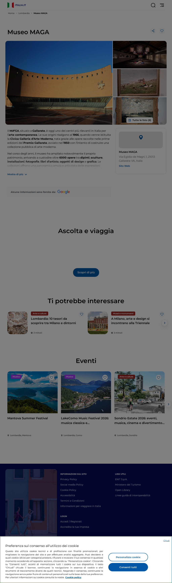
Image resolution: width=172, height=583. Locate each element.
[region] (86, 559)
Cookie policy (73, 577)
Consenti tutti (128, 567)
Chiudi (166, 540)
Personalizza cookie (128, 557)
